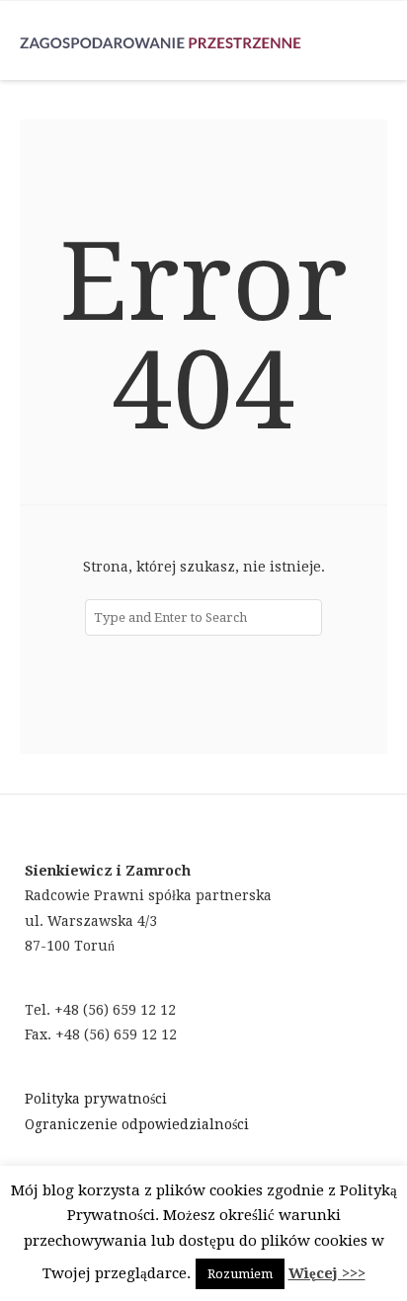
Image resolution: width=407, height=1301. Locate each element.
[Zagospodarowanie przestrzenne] (160, 40)
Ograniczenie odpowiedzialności (137, 1124)
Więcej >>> (327, 1273)
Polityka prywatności (96, 1099)
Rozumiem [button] (240, 1273)
